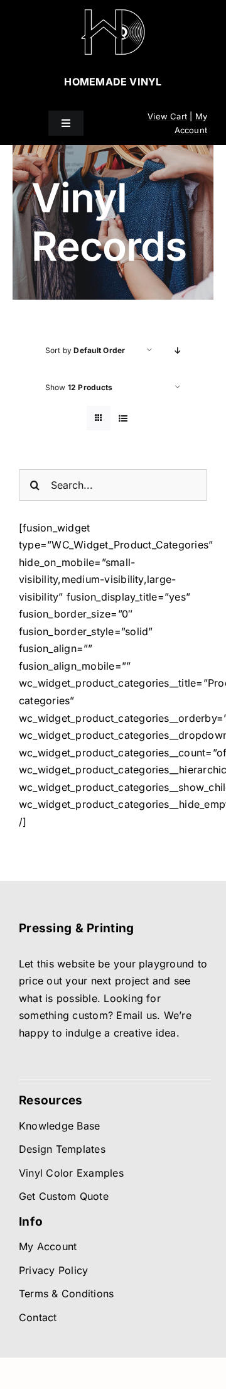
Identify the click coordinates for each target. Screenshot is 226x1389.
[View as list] (123, 418)
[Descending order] (178, 350)
